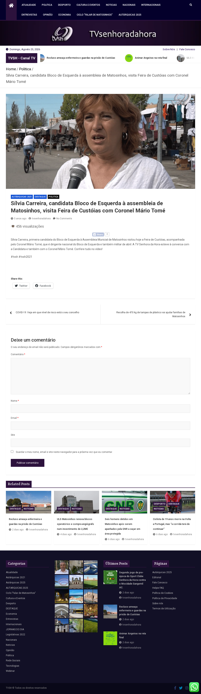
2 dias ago (18, 529)
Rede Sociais (13, 660)
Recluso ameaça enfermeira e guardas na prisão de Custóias (132, 610)
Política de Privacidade (164, 598)
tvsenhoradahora (41, 218)
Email (14, 418)
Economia (64, 14)
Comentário (18, 354)
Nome (15, 400)
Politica (47, 5)
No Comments (64, 218)
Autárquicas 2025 (130, 14)
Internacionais (151, 5)
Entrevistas (29, 14)
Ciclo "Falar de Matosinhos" (21, 593)
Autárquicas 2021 (22, 197)
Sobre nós (157, 603)
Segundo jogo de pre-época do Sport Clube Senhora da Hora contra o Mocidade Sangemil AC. (132, 580)
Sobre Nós (169, 49)
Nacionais (129, 5)
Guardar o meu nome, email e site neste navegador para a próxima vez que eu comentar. (64, 452)
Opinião (48, 14)
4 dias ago (66, 534)
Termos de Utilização (163, 608)
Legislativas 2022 (15, 634)
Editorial (156, 577)
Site (13, 435)
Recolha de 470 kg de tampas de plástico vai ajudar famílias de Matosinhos (150, 314)
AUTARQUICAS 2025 (17, 588)
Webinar (10, 671)
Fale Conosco (187, 49)
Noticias (111, 5)
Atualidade (29, 5)
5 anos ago (20, 218)
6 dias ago (114, 539)
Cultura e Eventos (88, 5)
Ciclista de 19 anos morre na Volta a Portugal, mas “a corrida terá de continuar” (172, 524)
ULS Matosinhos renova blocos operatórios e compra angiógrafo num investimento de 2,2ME (75, 524)
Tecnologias (12, 665)
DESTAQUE (40, 197)
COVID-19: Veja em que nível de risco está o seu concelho (47, 312)
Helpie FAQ (158, 588)
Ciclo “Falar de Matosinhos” (95, 14)
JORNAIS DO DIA (15, 629)
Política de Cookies (162, 593)
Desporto (64, 5)
